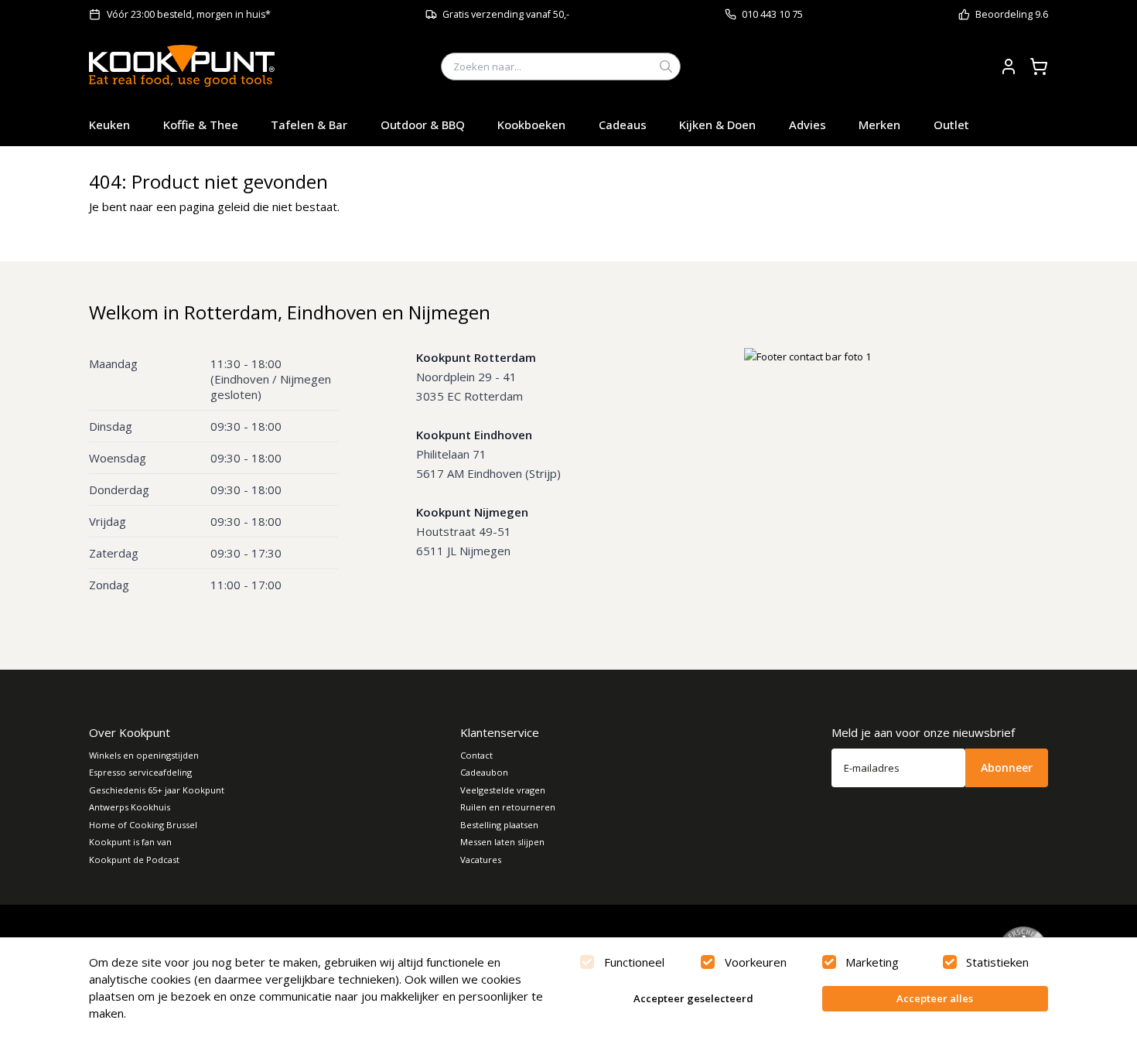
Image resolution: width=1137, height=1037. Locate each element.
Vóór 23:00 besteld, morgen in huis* (189, 14)
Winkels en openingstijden (144, 755)
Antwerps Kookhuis (129, 807)
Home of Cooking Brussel (143, 825)
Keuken (109, 124)
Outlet (951, 124)
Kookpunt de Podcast (134, 859)
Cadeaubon (484, 772)
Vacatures (480, 859)
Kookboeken (531, 124)
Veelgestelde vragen (502, 790)
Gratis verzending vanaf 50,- (505, 14)
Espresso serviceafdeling (140, 772)
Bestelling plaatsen (499, 825)
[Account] (1008, 66)
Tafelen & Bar (309, 124)
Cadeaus (623, 124)
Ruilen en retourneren (507, 807)
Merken (879, 124)
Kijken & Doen (717, 124)
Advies (807, 124)
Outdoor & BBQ (423, 124)
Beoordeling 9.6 (1011, 14)
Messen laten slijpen (502, 842)
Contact (476, 755)
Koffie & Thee (200, 124)
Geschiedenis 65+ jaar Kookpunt (156, 790)
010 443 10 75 (772, 14)
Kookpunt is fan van (130, 842)
